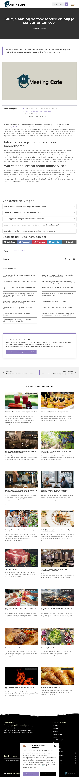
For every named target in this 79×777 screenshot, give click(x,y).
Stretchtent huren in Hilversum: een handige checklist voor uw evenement (58, 276)
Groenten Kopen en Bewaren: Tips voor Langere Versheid (20, 530)
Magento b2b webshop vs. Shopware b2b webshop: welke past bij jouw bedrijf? (54, 491)
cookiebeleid (40, 766)
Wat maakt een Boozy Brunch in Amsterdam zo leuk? (20, 609)
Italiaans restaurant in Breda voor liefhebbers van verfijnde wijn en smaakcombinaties (21, 491)
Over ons (55, 725)
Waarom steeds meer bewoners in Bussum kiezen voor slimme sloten (18, 308)
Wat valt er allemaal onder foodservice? (38, 111)
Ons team (56, 728)
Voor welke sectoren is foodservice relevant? (39, 213)
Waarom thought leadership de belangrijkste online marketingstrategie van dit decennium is (58, 282)
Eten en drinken (39, 29)
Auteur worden (57, 734)
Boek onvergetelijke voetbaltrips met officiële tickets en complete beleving (19, 302)
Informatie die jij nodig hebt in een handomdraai (41, 108)
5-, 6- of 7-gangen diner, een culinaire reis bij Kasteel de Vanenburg (55, 530)
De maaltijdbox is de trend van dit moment (55, 648)
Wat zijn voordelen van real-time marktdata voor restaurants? (39, 231)
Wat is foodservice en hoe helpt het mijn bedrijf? (39, 207)
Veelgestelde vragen (31, 114)
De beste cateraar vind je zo (14, 648)
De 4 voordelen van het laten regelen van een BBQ (20, 687)
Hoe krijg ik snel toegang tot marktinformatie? (39, 219)
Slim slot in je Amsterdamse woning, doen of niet (19, 288)
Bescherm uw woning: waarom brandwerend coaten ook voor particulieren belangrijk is (58, 314)
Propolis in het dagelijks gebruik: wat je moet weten (58, 288)
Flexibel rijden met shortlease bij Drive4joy (57, 307)
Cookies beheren (48, 774)
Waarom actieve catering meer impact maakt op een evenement (58, 294)
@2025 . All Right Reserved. (18, 773)
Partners (55, 731)
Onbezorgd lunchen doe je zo (50, 687)
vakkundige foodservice (13, 127)
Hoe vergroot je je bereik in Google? (54, 301)
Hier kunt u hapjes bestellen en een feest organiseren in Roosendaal (54, 569)
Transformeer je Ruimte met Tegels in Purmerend (16, 314)
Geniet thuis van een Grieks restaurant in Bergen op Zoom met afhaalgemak (21, 451)
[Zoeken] (66, 4)
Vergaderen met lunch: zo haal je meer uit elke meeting (19, 282)
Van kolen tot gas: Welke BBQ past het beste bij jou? (56, 609)
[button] (55, 746)
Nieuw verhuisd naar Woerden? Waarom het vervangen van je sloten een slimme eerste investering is (18, 295)
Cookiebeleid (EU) (58, 740)
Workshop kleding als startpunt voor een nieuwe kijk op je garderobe (17, 320)
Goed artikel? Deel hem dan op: (36, 116)
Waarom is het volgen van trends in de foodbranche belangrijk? (39, 225)
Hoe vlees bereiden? (11, 569)
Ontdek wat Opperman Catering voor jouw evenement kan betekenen (55, 412)
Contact (55, 737)
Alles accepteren (30, 774)
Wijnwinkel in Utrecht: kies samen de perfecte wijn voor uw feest (56, 451)
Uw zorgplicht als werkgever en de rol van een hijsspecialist (19, 276)
